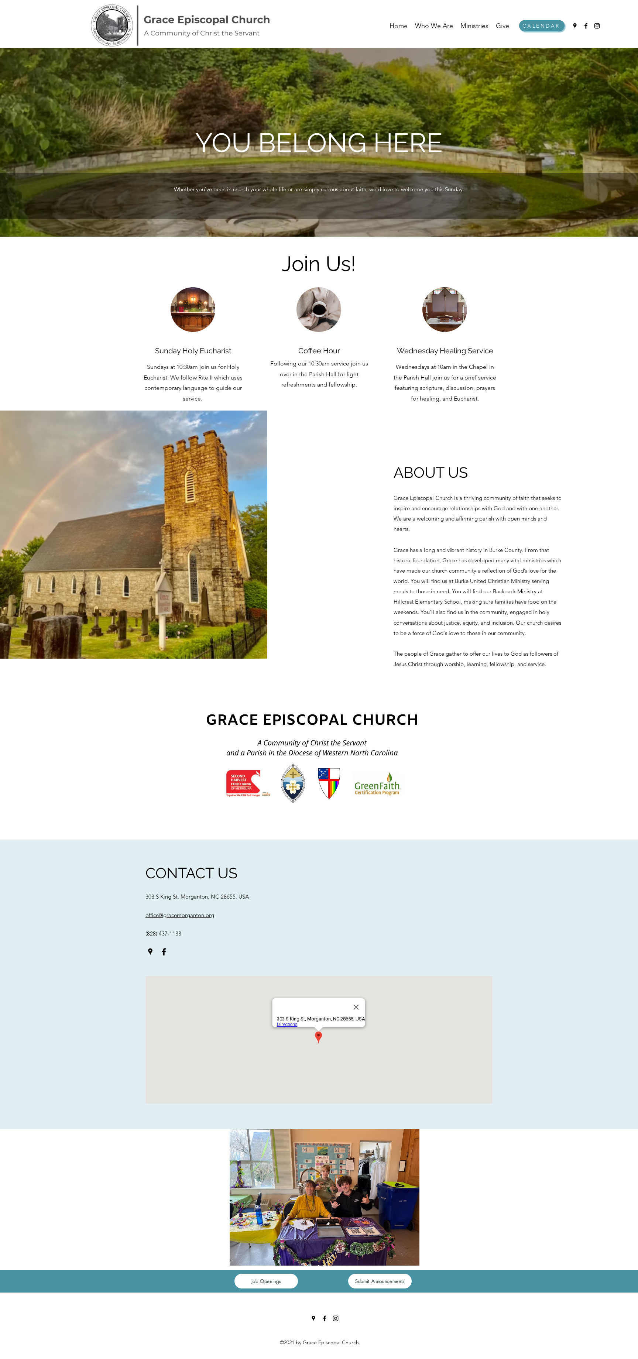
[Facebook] (586, 26)
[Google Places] (575, 26)
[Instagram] (597, 26)
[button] (324, 1197)
